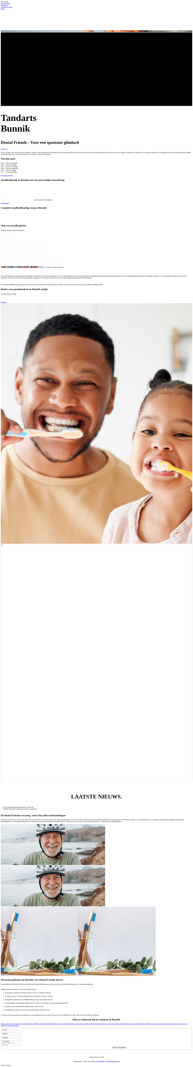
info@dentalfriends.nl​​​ (113, 1061)
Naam (4, 1030)
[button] (3, 9)
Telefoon (5, 1037)
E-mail (4, 1033)
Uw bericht (6, 1041)
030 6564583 (100, 1061)
